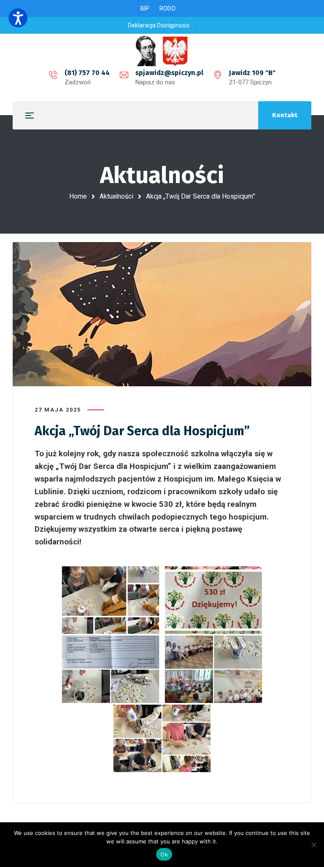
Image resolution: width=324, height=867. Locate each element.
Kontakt (284, 115)
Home (78, 196)
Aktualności (116, 196)
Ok (164, 854)
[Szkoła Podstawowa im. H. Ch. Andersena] (162, 50)
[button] (17, 17)
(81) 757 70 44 (87, 73)
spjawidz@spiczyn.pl (169, 73)
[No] (313, 844)
